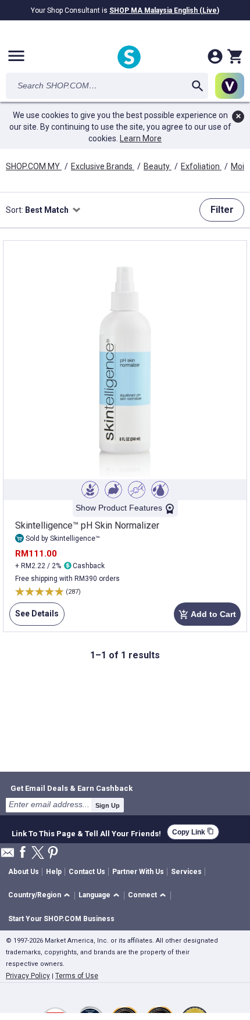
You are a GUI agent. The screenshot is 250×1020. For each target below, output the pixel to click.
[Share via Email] (7, 855)
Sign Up (107, 805)
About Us (23, 872)
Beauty (158, 166)
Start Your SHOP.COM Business (61, 919)
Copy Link (193, 832)
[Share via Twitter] (37, 853)
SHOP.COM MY (34, 166)
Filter (222, 209)
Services (186, 872)
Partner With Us (138, 872)
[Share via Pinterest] (53, 853)
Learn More (141, 138)
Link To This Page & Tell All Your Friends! (86, 832)
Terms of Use (76, 976)
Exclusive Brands (102, 166)
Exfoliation (201, 166)
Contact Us (87, 872)
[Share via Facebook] (22, 852)
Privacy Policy (28, 976)
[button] (41, 896)
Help (54, 872)
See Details (34, 617)
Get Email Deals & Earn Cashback (71, 788)
